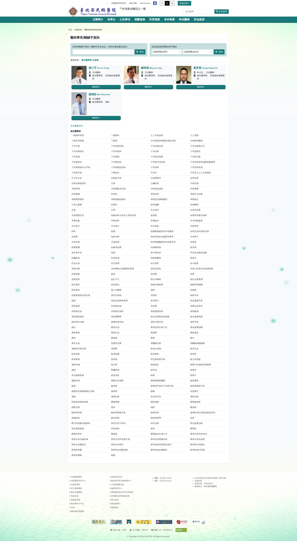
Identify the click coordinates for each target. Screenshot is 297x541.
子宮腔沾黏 (195, 157)
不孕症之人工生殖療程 (200, 173)
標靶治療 (75, 407)
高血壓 (154, 306)
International (145, 3)
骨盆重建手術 (196, 300)
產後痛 (154, 332)
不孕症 (154, 173)
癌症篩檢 (115, 428)
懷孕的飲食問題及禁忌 (161, 444)
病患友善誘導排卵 (119, 300)
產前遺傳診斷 (196, 327)
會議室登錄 (75, 500)
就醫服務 (139, 19)
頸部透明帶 (156, 418)
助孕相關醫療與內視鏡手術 (163, 242)
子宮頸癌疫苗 (196, 167)
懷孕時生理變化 (197, 444)
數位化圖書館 (76, 492)
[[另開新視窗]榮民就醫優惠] (116, 522)
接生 (73, 327)
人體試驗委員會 (117, 484)
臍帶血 (193, 428)
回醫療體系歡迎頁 (118, 3)
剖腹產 (193, 290)
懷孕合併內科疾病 (198, 434)
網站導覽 (133, 3)
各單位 (111, 19)
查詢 (141, 52)
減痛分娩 (75, 364)
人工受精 (194, 135)
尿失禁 (193, 247)
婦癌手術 (194, 322)
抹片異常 (155, 263)
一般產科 (115, 135)
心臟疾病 (155, 183)
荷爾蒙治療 (156, 343)
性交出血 (75, 263)
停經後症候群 (117, 311)
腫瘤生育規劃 (117, 380)
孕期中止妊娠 (196, 194)
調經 (153, 407)
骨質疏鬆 (75, 306)
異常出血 (75, 343)
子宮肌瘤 (75, 157)
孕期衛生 (194, 199)
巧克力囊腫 (76, 205)
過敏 (73, 396)
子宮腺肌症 (76, 162)
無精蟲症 (155, 364)
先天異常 (155, 210)
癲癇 (113, 455)
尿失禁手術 (76, 252)
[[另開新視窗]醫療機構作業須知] (164, 522)
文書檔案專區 (76, 477)
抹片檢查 (194, 263)
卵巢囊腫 (75, 247)
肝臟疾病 (75, 258)
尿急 (113, 252)
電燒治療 (194, 396)
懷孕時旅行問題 (197, 450)
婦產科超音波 (117, 322)
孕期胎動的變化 (118, 199)
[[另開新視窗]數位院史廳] (143, 522)
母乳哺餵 (155, 205)
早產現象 (75, 221)
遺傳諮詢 (75, 418)
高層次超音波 (196, 306)
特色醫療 (184, 19)
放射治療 (75, 268)
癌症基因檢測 (77, 428)
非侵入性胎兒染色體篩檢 (201, 268)
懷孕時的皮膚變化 (159, 450)
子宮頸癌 (155, 167)
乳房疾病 (115, 258)
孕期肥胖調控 (77, 199)
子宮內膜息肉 (157, 146)
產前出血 (115, 327)
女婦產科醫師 (196, 141)
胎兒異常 (75, 284)
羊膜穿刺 (194, 226)
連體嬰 (114, 348)
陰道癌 (193, 354)
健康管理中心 (116, 488)
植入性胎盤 (195, 359)
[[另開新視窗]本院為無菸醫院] (182, 522)
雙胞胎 (114, 434)
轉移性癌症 (76, 434)
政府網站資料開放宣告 (120, 496)
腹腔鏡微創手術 (197, 386)
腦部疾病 (75, 380)
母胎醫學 (194, 205)
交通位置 (198, 481)
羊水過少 (115, 226)
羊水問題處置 (196, 221)
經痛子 (193, 375)
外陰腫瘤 (75, 194)
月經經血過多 (157, 189)
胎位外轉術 (156, 279)
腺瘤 (153, 391)
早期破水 (155, 221)
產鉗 (73, 338)
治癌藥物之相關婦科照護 (122, 268)
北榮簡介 (98, 19)
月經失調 (194, 183)
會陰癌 (193, 370)
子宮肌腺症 (195, 151)
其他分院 (183, 3)
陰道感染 (75, 354)
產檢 (153, 338)
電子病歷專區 (76, 488)
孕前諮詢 (155, 194)
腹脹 (73, 386)
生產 (73, 210)
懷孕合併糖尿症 (78, 444)
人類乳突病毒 (77, 141)
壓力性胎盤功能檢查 (80, 423)
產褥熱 (114, 338)
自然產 (74, 236)
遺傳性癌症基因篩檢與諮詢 (202, 412)
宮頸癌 (154, 295)
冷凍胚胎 (115, 242)
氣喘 (73, 300)
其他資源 (199, 19)
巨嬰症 (114, 205)
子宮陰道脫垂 (157, 157)
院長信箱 (74, 496)
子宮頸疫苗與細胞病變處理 (202, 162)
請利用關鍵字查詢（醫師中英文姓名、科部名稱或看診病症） (101, 47)
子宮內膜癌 (116, 151)
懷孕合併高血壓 (197, 439)
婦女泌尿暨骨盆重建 (160, 316)
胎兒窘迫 (115, 284)
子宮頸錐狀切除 (118, 167)
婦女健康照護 (196, 316)
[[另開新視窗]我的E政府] (129, 522)
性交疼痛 (115, 263)
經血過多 (115, 375)
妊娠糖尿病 (156, 247)
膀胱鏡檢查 (195, 402)
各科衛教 (169, 19)
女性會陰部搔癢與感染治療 (163, 141)
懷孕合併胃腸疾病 (159, 439)
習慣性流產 (116, 343)
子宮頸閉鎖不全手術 (80, 167)
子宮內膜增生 (77, 151)
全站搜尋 (223, 11)
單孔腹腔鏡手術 (158, 359)
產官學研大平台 (77, 504)
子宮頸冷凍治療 (158, 162)
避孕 (153, 428)
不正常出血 (76, 178)
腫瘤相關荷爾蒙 (158, 380)
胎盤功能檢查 (157, 284)
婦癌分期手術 (157, 322)
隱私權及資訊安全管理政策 (122, 492)
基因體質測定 (77, 316)
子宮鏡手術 (76, 173)
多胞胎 (154, 215)
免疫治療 (115, 236)
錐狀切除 (115, 418)
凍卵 (153, 290)
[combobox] (103, 51)
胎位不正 (115, 279)
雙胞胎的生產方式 (159, 434)
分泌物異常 (156, 178)
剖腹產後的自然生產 (80, 295)
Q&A (73, 507)
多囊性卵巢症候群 (198, 215)
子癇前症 (115, 173)
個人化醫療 (116, 290)
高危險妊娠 (116, 306)
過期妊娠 (115, 396)
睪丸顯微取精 (77, 375)
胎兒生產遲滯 (196, 279)
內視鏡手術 (116, 178)
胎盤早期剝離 (196, 284)
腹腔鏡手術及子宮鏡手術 (162, 386)
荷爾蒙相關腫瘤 (197, 343)
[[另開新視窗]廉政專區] (198, 522)
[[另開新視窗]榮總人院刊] (98, 522)
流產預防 (75, 279)
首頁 (70, 30)
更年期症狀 (156, 252)
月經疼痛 (75, 189)
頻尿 (192, 418)
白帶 (113, 210)
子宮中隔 (75, 146)
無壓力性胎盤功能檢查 (200, 364)
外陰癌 (114, 194)
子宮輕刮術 (116, 162)
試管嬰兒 (194, 391)
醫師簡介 (96, 87)
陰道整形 (155, 354)
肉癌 (73, 231)
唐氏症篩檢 (116, 295)
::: (107, 3)
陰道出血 (194, 348)
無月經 (114, 364)
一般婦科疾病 (77, 135)
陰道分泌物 (156, 348)
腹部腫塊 (194, 380)
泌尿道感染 (156, 268)
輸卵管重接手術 (118, 412)
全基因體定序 (77, 215)
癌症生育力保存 (118, 423)
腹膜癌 (114, 391)
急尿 (113, 274)
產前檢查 (75, 332)
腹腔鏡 (114, 386)
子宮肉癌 (155, 151)
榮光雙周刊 (115, 504)
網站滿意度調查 (77, 511)
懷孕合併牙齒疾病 (79, 439)
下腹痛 (114, 141)
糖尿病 (193, 407)
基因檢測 (194, 311)
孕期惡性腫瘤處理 (159, 199)
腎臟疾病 (115, 370)
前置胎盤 (75, 274)
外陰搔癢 (194, 189)
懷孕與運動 (76, 455)
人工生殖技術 (157, 135)
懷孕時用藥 (76, 450)
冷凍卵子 (194, 236)
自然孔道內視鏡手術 (199, 231)
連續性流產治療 (78, 348)
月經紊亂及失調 (118, 189)
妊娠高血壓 (116, 247)
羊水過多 (155, 226)
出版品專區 (75, 484)
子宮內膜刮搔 (117, 146)
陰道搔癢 (115, 354)
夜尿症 (193, 258)
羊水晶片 (75, 226)
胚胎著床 (75, 290)
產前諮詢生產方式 (159, 327)
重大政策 (115, 500)
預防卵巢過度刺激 (79, 402)
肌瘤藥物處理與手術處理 (162, 231)
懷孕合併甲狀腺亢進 (120, 439)
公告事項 (125, 19)
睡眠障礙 (115, 402)
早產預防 (115, 221)
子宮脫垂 (115, 157)
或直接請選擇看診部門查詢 (164, 47)
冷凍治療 (75, 242)
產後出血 (115, 332)
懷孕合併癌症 (117, 444)
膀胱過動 (155, 402)
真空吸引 (155, 300)
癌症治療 (155, 423)
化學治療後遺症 (78, 183)
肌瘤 (113, 231)
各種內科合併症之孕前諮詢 (123, 215)
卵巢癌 (193, 242)
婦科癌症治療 (77, 322)
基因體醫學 (116, 316)
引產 (113, 183)
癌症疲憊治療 (196, 423)
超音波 (154, 370)
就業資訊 (115, 507)
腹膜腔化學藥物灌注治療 (82, 391)
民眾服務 (154, 19)
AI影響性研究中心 (78, 481)
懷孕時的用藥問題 (119, 450)
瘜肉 (113, 407)
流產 (192, 274)
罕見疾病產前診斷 (198, 252)
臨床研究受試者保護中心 (121, 481)
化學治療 (194, 178)
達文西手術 (156, 396)
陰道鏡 (114, 359)
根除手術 (194, 295)
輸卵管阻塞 (76, 412)
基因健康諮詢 (157, 311)
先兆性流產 (195, 210)
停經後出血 (76, 311)
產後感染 (194, 332)
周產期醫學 (156, 258)
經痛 (153, 375)
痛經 (73, 370)
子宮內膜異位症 (197, 146)
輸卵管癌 (155, 412)
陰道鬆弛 (75, 359)
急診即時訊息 (116, 477)
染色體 (154, 274)
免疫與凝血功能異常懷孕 (162, 236)
